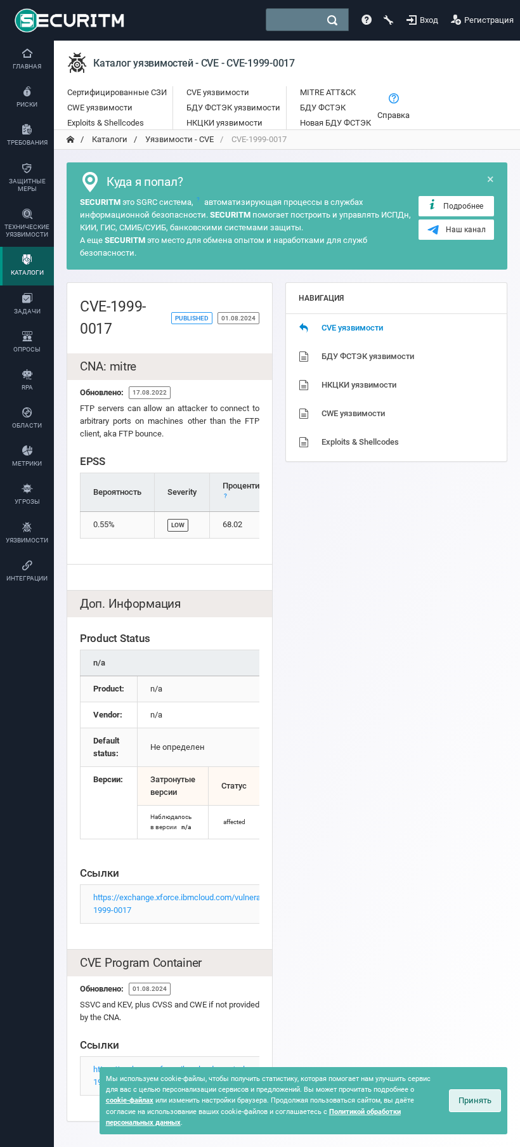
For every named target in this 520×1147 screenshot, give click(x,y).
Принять (474, 1100)
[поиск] (332, 20)
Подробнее (463, 206)
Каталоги (108, 139)
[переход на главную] (70, 139)
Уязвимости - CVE (178, 139)
